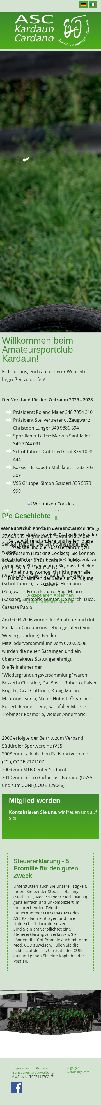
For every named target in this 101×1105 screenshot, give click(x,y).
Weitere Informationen (50, 601)
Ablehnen (64, 595)
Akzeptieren (39, 595)
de (56, 511)
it (56, 518)
